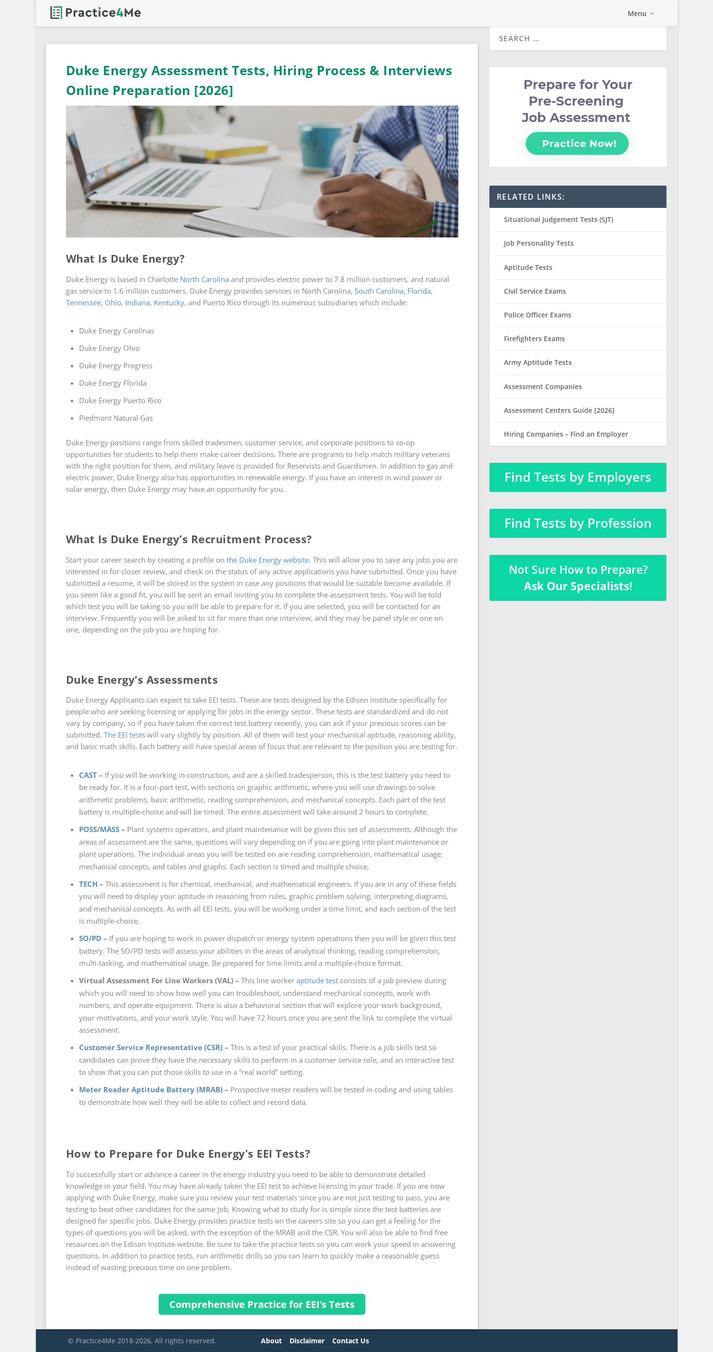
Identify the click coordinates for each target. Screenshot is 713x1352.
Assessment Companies (543, 386)
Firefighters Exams (534, 338)
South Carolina (379, 291)
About (271, 1340)
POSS (88, 829)
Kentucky (169, 302)
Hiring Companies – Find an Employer (566, 434)
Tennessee (83, 302)
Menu (637, 14)
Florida (419, 291)
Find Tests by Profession (578, 523)
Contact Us (350, 1340)
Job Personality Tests (539, 243)
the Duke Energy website (268, 560)
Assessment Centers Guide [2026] (559, 410)
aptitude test (317, 980)
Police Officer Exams (537, 314)
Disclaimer (307, 1340)
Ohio (113, 302)
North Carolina (204, 279)
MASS (109, 829)
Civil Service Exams (535, 291)
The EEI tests (124, 734)
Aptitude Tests (528, 267)
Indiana (137, 302)
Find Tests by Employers (577, 477)
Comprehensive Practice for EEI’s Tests (262, 1304)
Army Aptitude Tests (538, 362)
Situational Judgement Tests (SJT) (558, 219)
